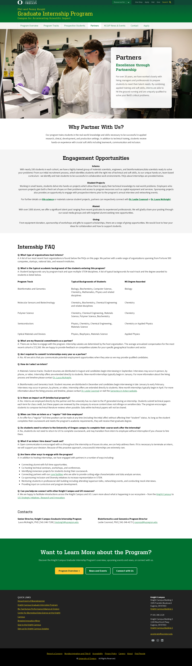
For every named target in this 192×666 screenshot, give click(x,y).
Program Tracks (51, 25)
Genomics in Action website (123, 391)
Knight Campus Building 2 (161, 628)
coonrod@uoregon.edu (146, 522)
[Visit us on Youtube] (153, 640)
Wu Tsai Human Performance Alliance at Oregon (38, 609)
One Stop (138, 2)
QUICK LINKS (24, 597)
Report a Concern (54, 653)
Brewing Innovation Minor (29, 620)
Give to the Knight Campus (29, 624)
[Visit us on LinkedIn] (162, 640)
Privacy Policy (111, 653)
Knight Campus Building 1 (161, 609)
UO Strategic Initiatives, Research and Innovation (41, 497)
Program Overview (29, 25)
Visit (152, 2)
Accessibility (97, 653)
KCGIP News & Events (114, 25)
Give (158, 2)
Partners (95, 25)
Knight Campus (163, 494)
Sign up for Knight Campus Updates (33, 628)
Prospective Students (74, 25)
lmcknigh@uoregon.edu (67, 522)
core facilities (57, 474)
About (130, 653)
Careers (122, 653)
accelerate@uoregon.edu (161, 634)
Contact (134, 25)
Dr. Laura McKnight (62, 377)
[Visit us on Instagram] (158, 640)
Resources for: (119, 2)
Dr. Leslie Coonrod (90, 391)
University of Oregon (87, 658)
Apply (147, 2)
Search (165, 2)
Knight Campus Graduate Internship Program (38, 605)
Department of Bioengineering (31, 601)
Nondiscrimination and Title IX (77, 653)
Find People (140, 653)
